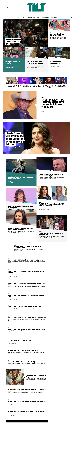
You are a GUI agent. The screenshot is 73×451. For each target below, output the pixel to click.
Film (23, 17)
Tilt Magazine (18, 17)
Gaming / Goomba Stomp (45, 17)
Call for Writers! (54, 17)
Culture (38, 17)
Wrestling (30, 17)
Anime (34, 17)
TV (26, 17)
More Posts (26, 421)
